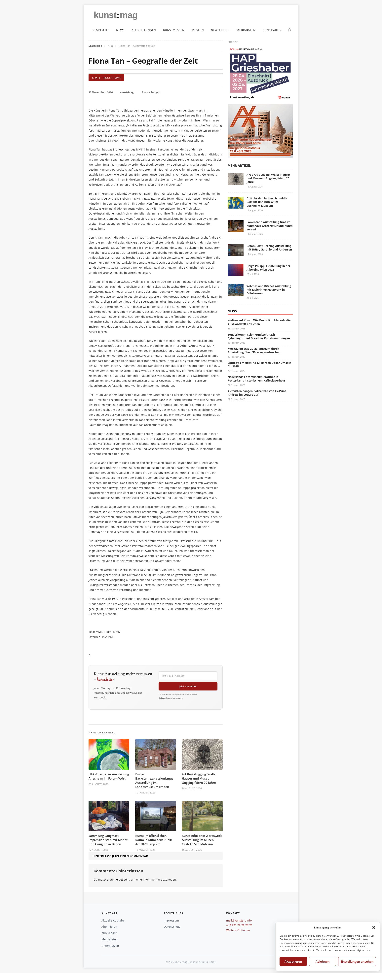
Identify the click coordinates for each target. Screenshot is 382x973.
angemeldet (115, 879)
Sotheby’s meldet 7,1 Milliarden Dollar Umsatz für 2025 (259, 364)
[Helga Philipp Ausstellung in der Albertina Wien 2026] (236, 274)
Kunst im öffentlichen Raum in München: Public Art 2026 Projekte (153, 840)
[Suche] (289, 29)
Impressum (171, 920)
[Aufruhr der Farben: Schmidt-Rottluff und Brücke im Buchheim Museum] (236, 206)
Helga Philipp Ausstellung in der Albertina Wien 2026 (268, 267)
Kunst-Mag (127, 92)
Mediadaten (246, 30)
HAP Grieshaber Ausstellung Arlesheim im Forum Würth (109, 776)
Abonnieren (109, 926)
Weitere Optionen (238, 930)
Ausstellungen (144, 30)
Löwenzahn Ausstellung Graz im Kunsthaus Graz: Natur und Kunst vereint (269, 225)
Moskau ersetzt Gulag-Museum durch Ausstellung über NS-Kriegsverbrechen (254, 350)
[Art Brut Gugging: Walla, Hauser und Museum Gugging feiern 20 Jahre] (236, 182)
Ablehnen (323, 961)
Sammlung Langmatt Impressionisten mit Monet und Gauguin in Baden (108, 840)
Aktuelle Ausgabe (113, 920)
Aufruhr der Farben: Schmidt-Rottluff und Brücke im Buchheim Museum (267, 201)
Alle (110, 46)
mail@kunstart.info (239, 920)
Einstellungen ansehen (357, 961)
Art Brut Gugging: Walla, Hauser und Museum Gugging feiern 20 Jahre (199, 778)
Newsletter (220, 30)
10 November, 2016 (101, 92)
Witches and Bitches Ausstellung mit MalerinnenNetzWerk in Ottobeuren (269, 289)
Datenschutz (172, 926)
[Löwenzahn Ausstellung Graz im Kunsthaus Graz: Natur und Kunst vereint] (236, 230)
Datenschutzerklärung (169, 697)
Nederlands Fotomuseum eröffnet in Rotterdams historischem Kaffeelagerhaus (257, 378)
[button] (374, 927)
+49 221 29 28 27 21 (239, 925)
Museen (198, 30)
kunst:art (271, 30)
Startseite (101, 30)
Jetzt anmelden (188, 686)
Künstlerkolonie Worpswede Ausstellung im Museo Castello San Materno (202, 840)
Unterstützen (110, 946)
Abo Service (109, 933)
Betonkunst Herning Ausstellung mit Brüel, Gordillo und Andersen (269, 247)
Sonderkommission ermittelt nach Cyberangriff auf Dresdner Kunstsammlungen (259, 336)
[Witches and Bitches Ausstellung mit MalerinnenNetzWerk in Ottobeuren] (236, 294)
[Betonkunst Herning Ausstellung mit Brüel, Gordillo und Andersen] (236, 253)
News (120, 30)
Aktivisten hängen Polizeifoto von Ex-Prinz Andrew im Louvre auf (257, 392)
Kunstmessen (174, 30)
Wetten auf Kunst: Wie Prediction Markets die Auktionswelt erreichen (259, 322)
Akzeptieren (293, 961)
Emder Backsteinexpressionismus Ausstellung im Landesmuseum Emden (154, 780)
